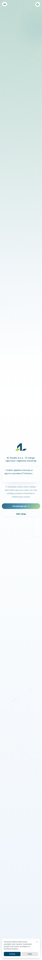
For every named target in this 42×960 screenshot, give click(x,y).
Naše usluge (21, 514)
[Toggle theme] (37, 4)
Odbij (30, 954)
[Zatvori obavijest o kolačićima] (37, 942)
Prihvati (12, 954)
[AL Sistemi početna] (21, 446)
